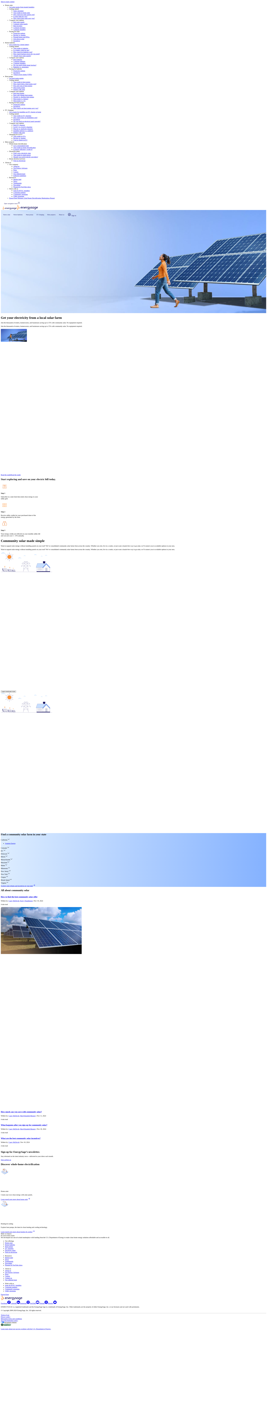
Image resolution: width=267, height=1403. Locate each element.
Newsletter (16, 185)
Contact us (8, 1278)
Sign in (73, 215)
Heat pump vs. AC (19, 101)
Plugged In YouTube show (22, 187)
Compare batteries (19, 61)
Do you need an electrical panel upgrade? (27, 121)
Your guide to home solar (21, 13)
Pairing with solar (19, 89)
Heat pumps (29, 215)
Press (15, 170)
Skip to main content (7, 2)
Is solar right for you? (20, 16)
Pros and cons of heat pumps (22, 86)
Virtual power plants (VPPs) (22, 74)
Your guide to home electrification (24, 147)
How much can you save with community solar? (21, 1112)
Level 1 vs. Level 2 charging (22, 127)
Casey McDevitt (14, 901)
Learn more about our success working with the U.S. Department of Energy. (26, 1329)
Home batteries (18, 215)
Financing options (19, 33)
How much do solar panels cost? (24, 15)
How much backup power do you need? (26, 54)
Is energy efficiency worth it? (23, 149)
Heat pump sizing (19, 88)
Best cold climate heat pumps (23, 95)
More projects (51, 215)
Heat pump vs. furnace (20, 99)
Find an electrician (19, 161)
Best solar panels (18, 22)
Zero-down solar (18, 39)
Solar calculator (18, 11)
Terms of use (5, 1315)
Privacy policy (5, 1317)
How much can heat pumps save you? (25, 108)
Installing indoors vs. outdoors (23, 131)
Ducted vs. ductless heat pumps (23, 97)
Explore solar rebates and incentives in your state (17, 886)
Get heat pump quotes (16, 78)
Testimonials (17, 183)
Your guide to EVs (19, 136)
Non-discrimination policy (9, 1321)
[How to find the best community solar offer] (133, 1108)
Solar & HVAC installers (21, 191)
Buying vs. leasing (19, 35)
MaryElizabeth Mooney (28, 1116)
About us (16, 166)
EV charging (40, 215)
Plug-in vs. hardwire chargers (23, 129)
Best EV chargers (19, 125)
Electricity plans (10, 1250)
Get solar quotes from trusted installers (21, 7)
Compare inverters (19, 28)
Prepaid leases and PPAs (21, 37)
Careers (15, 172)
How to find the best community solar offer (19, 897)
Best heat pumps (18, 93)
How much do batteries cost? (22, 52)
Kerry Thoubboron (26, 901)
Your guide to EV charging (22, 116)
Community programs (20, 194)
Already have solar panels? (22, 56)
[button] (5, 840)
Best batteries (17, 59)
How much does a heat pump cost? (24, 84)
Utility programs (18, 196)
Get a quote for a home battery (19, 44)
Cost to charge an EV (20, 140)
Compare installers (19, 29)
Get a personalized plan (21, 146)
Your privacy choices (10, 1322)
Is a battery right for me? (21, 50)
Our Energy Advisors (20, 168)
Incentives (16, 41)
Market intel (17, 179)
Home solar (6, 215)
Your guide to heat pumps (21, 82)
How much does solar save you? (24, 18)
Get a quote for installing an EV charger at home (25, 112)
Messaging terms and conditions (11, 1319)
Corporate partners (19, 192)
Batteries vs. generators (21, 67)
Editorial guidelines (19, 176)
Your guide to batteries (20, 48)
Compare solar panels (20, 24)
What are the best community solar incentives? (21, 1138)
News (15, 181)
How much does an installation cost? (25, 118)
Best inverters (17, 26)
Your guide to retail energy (22, 155)
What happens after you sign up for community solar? (24, 1125)
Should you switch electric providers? (25, 157)
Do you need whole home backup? (24, 65)
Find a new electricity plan (22, 153)
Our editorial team (19, 174)
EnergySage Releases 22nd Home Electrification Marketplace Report (32, 198)
